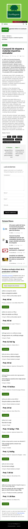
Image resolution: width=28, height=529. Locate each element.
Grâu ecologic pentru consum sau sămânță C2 (11, 444)
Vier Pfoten (18, 139)
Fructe (8, 338)
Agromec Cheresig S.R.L (18, 366)
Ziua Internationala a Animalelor (11, 142)
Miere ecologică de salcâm (9, 293)
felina (9, 136)
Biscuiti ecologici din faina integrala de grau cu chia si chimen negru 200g (13, 489)
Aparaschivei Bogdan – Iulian (19, 454)
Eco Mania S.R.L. (16, 499)
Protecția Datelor (12, 526)
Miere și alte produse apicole (14, 295)
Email (5, 199)
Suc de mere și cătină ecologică (11, 356)
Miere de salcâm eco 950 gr (10, 314)
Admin (11, 233)
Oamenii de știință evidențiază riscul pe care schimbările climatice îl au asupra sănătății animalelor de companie (17, 239)
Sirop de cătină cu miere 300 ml (11, 401)
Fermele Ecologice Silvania (18, 390)
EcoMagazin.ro (16, 523)
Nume (6, 193)
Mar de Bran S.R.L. (16, 476)
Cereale (9, 447)
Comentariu (7, 175)
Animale (5, 45)
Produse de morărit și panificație (15, 492)
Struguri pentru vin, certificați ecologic (12, 335)
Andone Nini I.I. (15, 345)
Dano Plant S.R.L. (16, 411)
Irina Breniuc (13, 252)
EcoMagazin (6, 56)
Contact (18, 526)
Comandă (5, 307)
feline (14, 136)
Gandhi (20, 136)
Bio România (21, 513)
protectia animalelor (8, 139)
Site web (6, 205)
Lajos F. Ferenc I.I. (16, 324)
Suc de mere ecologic (8, 466)
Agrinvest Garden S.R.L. (17, 432)
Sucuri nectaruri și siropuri (13, 359)
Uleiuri (8, 383)
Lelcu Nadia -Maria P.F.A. (18, 302)
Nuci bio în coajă (6, 422)
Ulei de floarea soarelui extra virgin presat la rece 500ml (13, 379)
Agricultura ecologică (7, 275)
